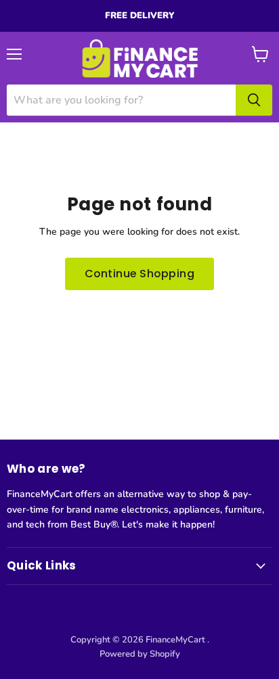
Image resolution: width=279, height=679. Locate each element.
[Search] (254, 100)
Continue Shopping (139, 273)
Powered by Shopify (140, 654)
